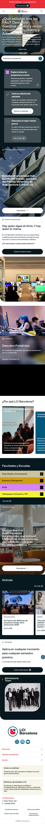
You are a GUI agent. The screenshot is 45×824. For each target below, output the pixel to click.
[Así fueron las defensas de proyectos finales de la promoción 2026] (18, 613)
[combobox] (22, 58)
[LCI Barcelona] (22, 11)
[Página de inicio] (22, 736)
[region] (22, 380)
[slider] (2, 388)
